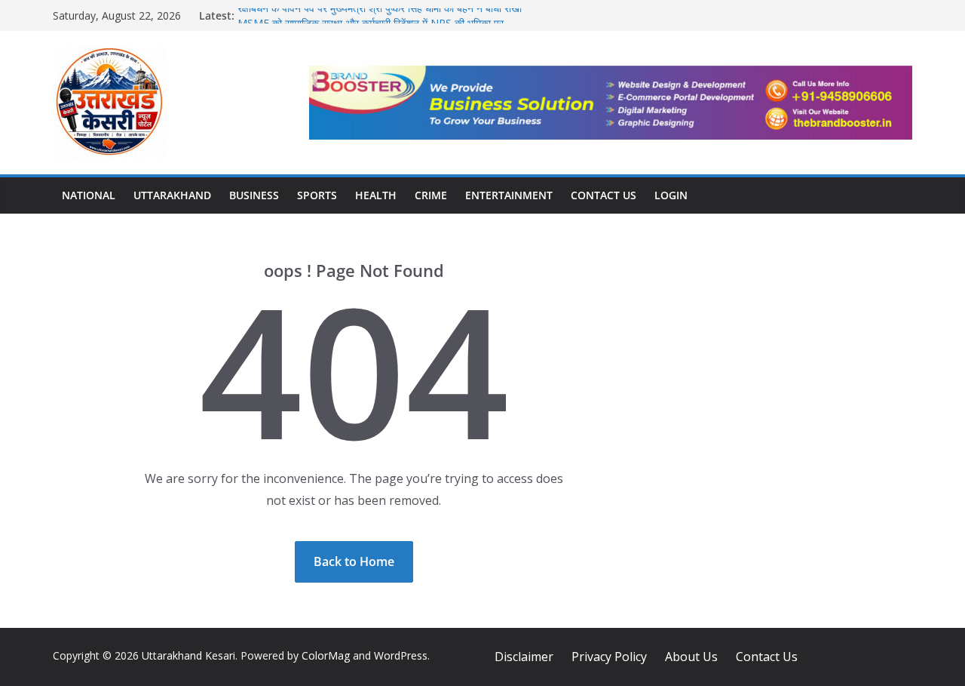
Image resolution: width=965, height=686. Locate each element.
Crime (431, 195)
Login (671, 195)
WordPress (400, 655)
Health (376, 195)
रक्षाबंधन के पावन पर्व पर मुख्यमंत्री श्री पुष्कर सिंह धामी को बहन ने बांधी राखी (379, 12)
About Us (691, 656)
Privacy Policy (609, 656)
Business (254, 195)
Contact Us (603, 195)
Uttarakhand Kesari (188, 655)
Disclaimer (524, 656)
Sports (317, 195)
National (88, 195)
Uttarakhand (172, 195)
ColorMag (326, 655)
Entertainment (509, 195)
